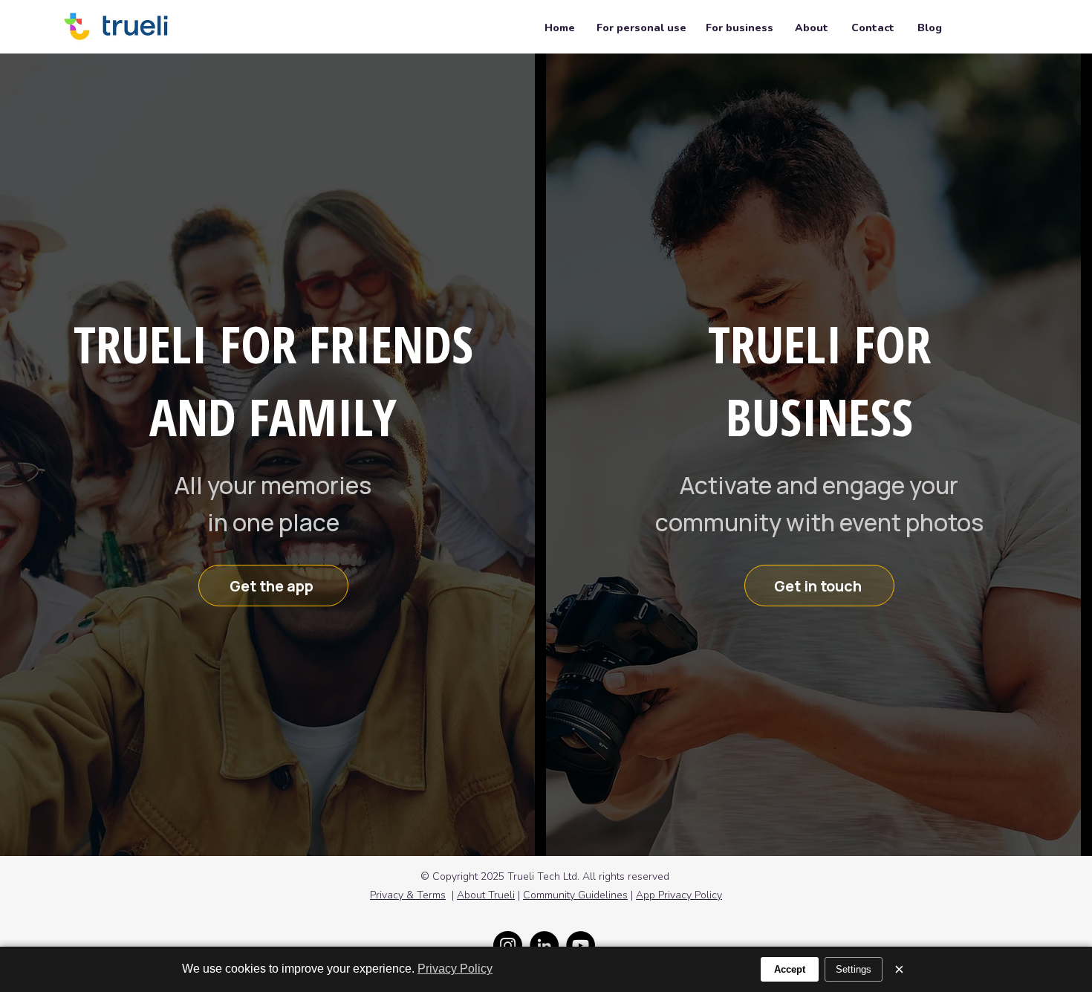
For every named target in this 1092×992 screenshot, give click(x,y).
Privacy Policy (455, 968)
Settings (853, 969)
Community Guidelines (575, 895)
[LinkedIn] (544, 945)
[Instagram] (507, 945)
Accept (789, 969)
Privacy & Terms (408, 895)
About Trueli (486, 895)
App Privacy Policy (679, 895)
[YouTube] (580, 945)
